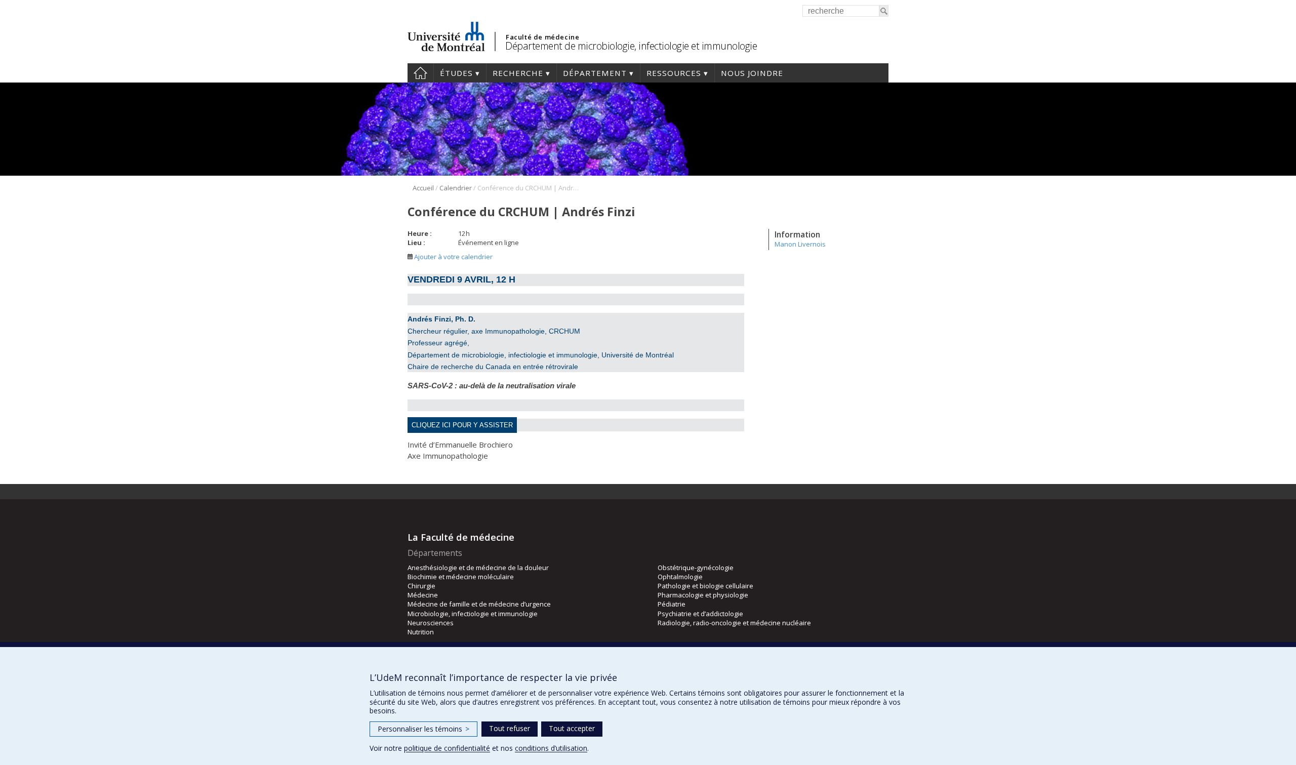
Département (595, 73)
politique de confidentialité (447, 748)
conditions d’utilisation (551, 748)
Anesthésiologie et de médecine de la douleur (478, 567)
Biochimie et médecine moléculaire (461, 576)
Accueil (420, 73)
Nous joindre (752, 73)
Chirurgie (421, 585)
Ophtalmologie (680, 576)
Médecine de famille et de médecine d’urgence (479, 604)
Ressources (673, 73)
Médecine (423, 594)
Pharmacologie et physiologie (703, 594)
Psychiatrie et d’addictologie (700, 613)
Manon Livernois (800, 244)
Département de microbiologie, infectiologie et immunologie (631, 46)
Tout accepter (572, 728)
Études (456, 73)
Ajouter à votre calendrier (453, 256)
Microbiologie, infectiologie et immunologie (473, 613)
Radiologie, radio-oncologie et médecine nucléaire (734, 622)
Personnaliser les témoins (423, 729)
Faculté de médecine (542, 37)
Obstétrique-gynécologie (696, 567)
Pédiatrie (671, 604)
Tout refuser (509, 728)
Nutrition (421, 631)
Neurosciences (431, 622)
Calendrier (455, 187)
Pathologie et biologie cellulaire (705, 585)
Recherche (518, 73)
